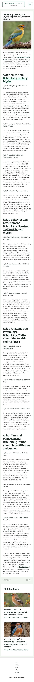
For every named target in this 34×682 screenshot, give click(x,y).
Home (17, 662)
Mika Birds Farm (23, 567)
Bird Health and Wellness (10, 617)
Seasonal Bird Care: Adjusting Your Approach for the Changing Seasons (16, 612)
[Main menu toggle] (30, 4)
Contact (17, 672)
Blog (17, 669)
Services (17, 667)
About (17, 665)
